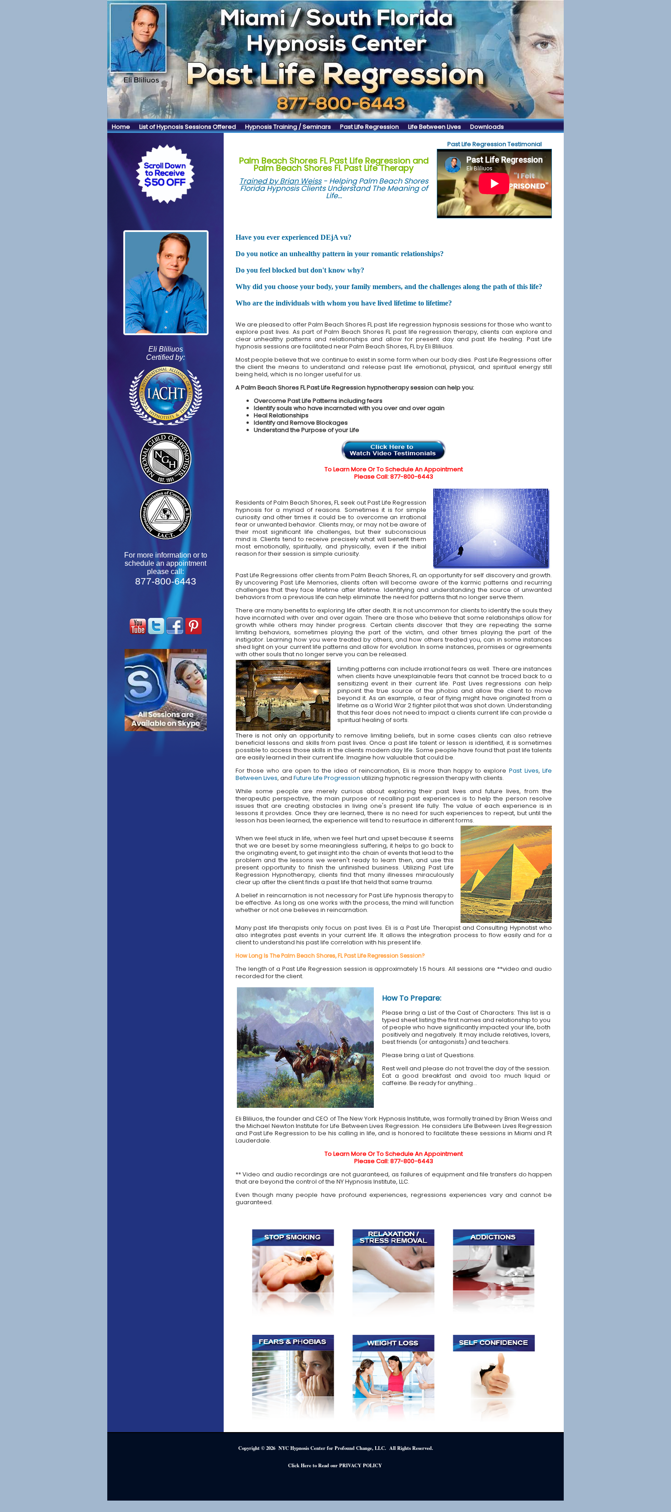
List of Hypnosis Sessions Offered (187, 126)
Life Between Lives (434, 126)
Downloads (487, 126)
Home (121, 126)
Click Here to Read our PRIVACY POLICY (335, 1465)
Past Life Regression (369, 126)
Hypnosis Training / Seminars (288, 126)
